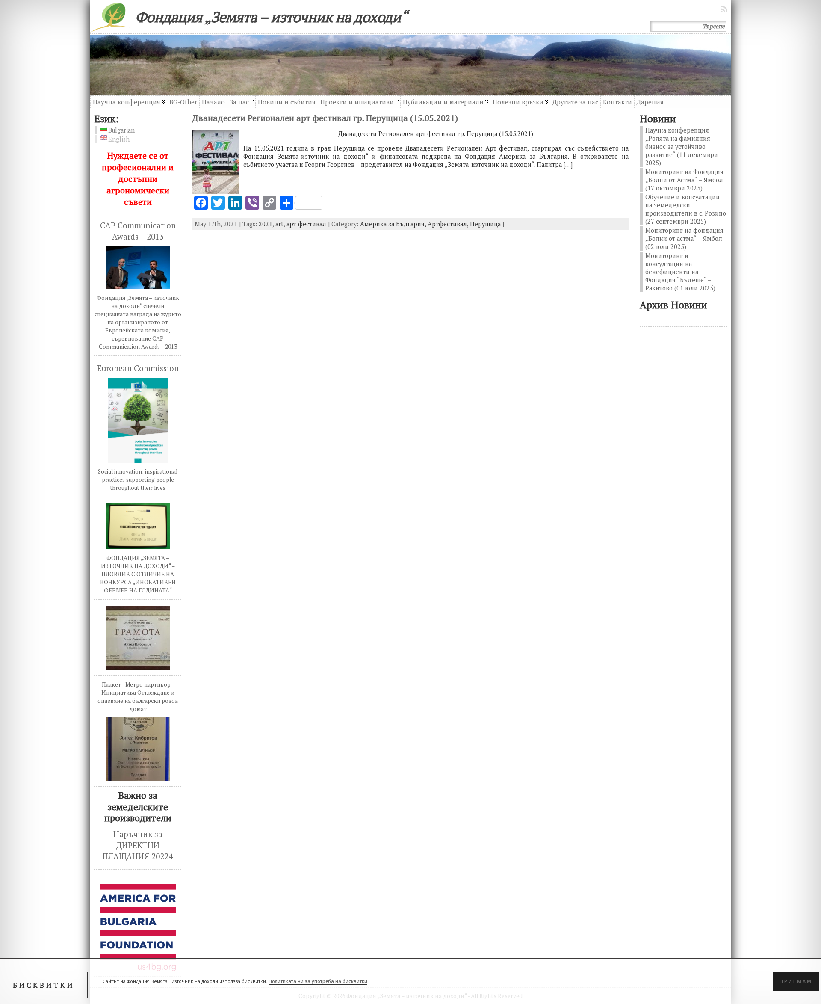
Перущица (485, 224)
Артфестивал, (449, 224)
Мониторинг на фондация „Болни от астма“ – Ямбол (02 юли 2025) (684, 238)
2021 (265, 224)
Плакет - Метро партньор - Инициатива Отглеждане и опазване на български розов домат (137, 697)
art (279, 224)
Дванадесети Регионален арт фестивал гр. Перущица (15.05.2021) (325, 118)
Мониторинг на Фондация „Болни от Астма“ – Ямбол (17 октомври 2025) (684, 180)
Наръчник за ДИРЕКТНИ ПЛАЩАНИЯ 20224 (138, 845)
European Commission (138, 368)
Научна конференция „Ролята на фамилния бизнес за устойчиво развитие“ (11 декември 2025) (681, 146)
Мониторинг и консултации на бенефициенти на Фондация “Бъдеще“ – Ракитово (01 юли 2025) (680, 272)
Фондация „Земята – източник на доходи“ (271, 17)
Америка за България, (394, 224)
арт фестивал (306, 224)
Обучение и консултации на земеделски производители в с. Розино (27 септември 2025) (685, 209)
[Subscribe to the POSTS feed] (725, 9)
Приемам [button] (796, 981)
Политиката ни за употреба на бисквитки (318, 981)
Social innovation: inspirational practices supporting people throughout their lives (137, 480)
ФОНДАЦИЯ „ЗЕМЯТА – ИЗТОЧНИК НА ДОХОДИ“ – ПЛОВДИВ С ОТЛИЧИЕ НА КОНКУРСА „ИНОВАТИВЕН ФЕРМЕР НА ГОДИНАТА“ (138, 574)
